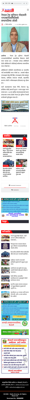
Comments (16, 190)
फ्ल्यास (4, 146)
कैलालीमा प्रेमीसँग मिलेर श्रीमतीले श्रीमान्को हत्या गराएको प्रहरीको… (20, 253)
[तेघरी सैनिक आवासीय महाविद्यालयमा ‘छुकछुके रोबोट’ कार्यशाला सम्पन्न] (5, 278)
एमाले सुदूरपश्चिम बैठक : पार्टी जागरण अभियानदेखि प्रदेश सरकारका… (18, 238)
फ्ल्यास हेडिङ (19, 146)
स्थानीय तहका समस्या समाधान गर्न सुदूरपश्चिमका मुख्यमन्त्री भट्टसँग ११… (19, 286)
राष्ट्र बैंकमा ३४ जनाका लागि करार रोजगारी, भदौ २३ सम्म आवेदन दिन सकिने (20, 294)
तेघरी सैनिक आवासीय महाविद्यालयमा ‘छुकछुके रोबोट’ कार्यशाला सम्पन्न (19, 278)
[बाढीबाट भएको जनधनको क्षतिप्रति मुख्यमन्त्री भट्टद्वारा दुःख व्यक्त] (21, 163)
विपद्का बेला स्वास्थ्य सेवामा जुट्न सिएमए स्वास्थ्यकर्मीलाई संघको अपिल (19, 246)
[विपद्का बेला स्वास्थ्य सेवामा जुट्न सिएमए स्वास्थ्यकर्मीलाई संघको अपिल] (21, 143)
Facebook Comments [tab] (16, 185)
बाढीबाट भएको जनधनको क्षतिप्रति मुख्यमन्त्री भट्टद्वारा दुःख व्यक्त (19, 262)
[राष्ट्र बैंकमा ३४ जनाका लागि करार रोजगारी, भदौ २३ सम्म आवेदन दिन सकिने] (5, 294)
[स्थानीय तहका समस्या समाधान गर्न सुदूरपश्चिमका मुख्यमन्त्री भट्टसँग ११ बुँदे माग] (5, 286)
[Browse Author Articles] (15, 120)
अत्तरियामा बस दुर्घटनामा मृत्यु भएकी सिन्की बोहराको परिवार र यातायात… (19, 270)
